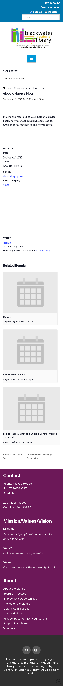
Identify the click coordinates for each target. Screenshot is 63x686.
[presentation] (30, 292)
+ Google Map (43, 250)
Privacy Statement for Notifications (25, 618)
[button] (31, 59)
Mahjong (7, 317)
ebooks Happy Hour (13, 176)
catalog (37, 11)
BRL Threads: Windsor (14, 374)
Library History (12, 613)
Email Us (8, 493)
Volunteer (9, 628)
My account (52, 2)
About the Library (14, 588)
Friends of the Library (16, 603)
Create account (50, 7)
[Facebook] (26, 650)
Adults (6, 185)
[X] (36, 650)
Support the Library (15, 623)
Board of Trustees (14, 593)
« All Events (10, 70)
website (52, 11)
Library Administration (17, 608)
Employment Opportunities (20, 598)
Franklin (7, 242)
